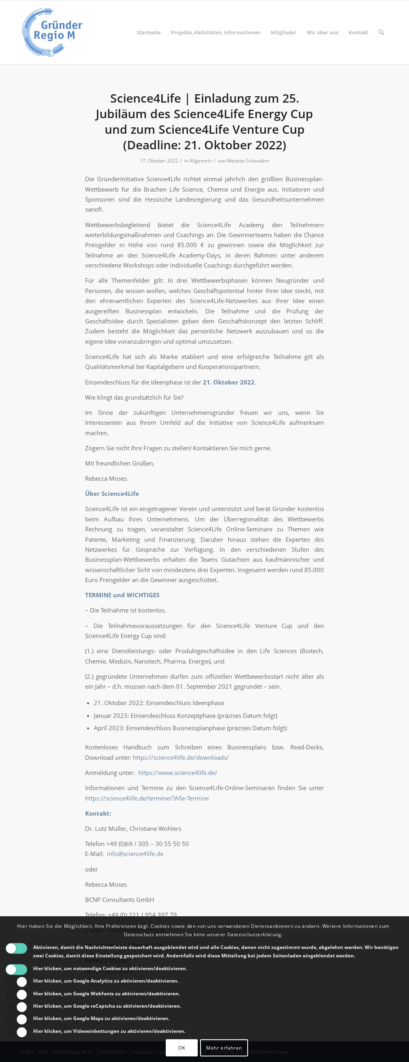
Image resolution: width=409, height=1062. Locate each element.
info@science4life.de (135, 854)
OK (181, 1047)
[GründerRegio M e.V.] (52, 32)
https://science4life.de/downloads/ (181, 757)
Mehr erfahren (224, 1047)
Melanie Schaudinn (248, 160)
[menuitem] (148, 32)
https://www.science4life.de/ (177, 773)
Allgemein (200, 160)
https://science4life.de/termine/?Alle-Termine (147, 798)
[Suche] (381, 32)
